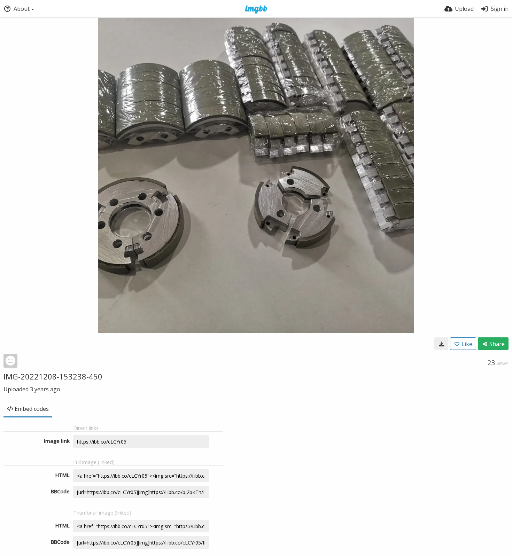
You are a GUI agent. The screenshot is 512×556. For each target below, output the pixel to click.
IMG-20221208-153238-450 (52, 376)
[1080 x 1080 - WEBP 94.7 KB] (441, 343)
